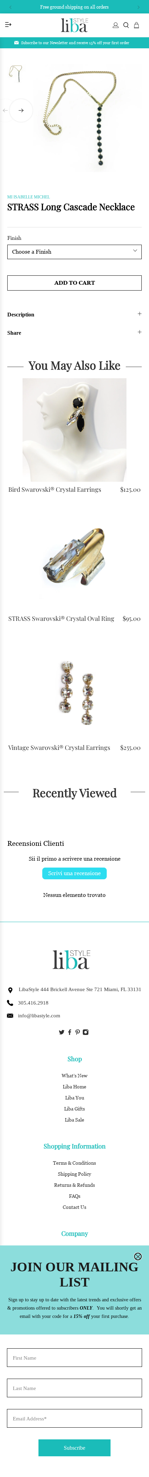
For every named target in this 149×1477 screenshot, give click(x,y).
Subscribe (74, 1448)
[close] (137, 1256)
